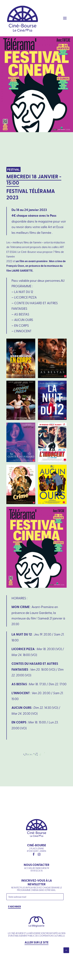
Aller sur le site (37, 942)
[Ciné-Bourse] (22, 18)
